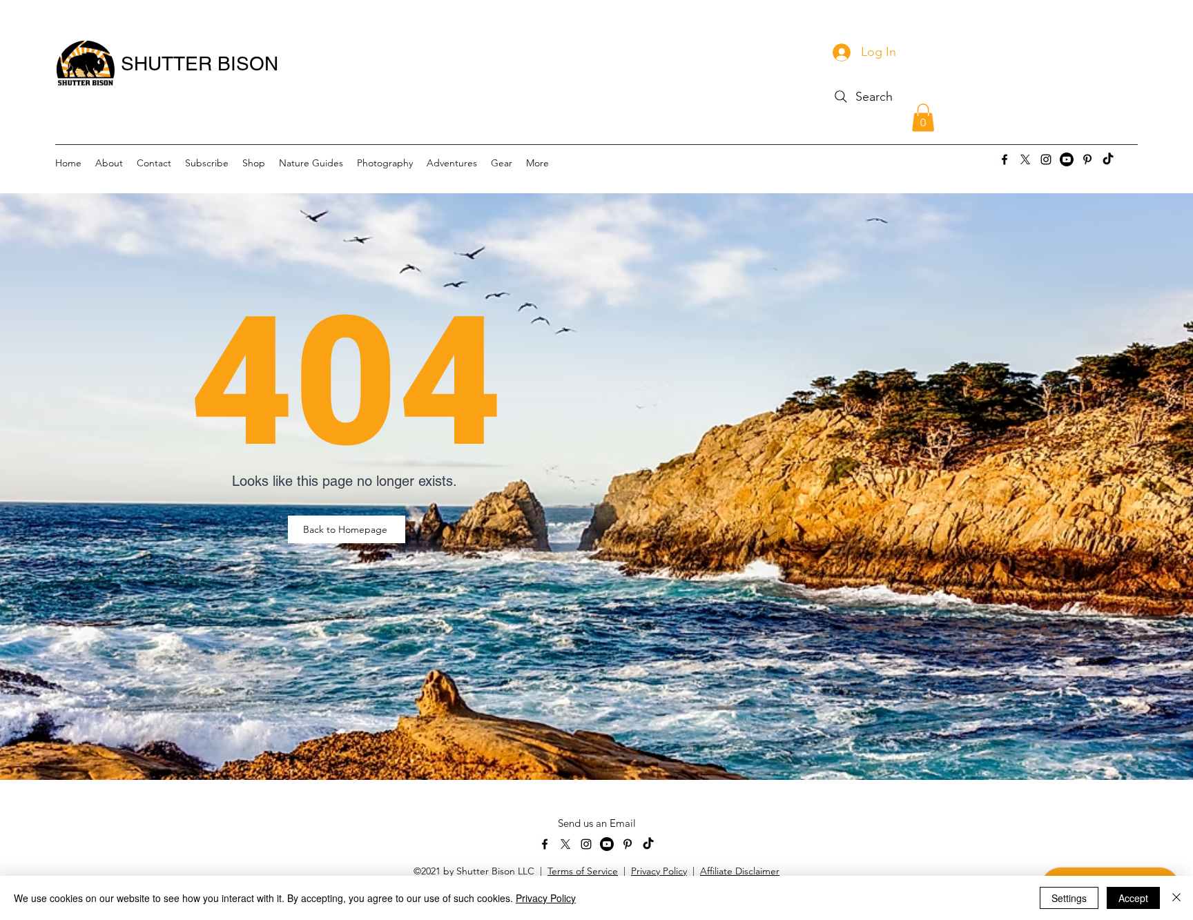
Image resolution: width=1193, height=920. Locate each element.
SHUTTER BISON (199, 63)
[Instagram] (1046, 159)
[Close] (1176, 898)
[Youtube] (1067, 159)
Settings (1069, 898)
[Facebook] (1004, 159)
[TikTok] (1108, 159)
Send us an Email (597, 823)
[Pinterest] (1087, 159)
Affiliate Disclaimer (739, 871)
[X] (1025, 159)
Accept (1133, 898)
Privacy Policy (659, 871)
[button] (923, 118)
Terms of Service (582, 871)
